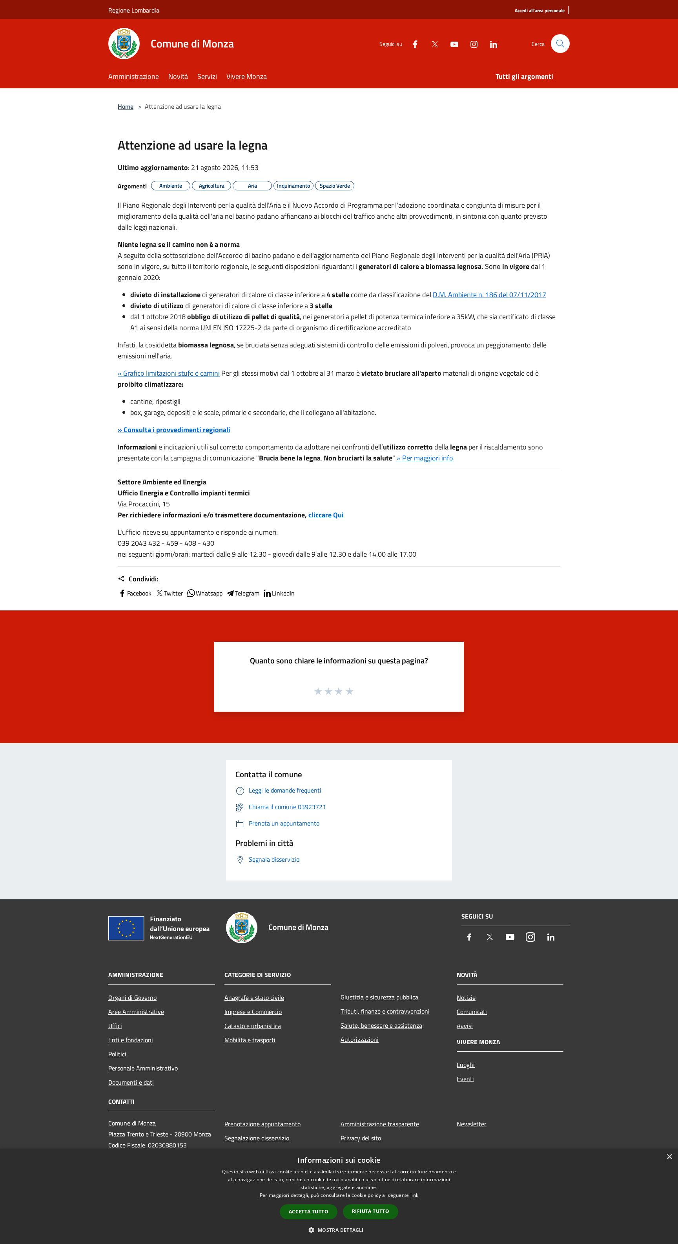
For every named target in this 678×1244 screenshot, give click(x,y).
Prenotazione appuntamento (262, 1124)
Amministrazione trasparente (380, 1124)
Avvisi (465, 1025)
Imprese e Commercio (253, 1011)
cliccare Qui (326, 515)
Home (125, 106)
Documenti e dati (131, 1082)
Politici (117, 1054)
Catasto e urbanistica (252, 1025)
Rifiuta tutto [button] (370, 1211)
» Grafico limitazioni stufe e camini (169, 373)
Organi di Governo (132, 997)
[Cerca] (560, 43)
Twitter (173, 593)
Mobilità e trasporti (249, 1040)
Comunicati (472, 1011)
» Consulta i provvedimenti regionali (174, 429)
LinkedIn (283, 593)
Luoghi (466, 1064)
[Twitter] (431, 43)
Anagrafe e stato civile (254, 997)
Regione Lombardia (133, 10)
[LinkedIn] (490, 43)
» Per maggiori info (425, 458)
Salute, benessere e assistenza (381, 1025)
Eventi (465, 1078)
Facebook (139, 593)
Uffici (115, 1025)
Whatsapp (209, 593)
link (414, 1195)
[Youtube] (451, 43)
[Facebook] (412, 43)
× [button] (669, 1157)
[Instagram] (471, 43)
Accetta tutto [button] (308, 1211)
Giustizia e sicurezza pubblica (379, 997)
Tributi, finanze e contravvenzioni (385, 1011)
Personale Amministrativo (143, 1068)
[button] (338, 1230)
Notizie (466, 997)
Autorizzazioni (360, 1039)
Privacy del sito (361, 1138)
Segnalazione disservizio (256, 1138)
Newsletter (472, 1124)
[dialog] (339, 1196)
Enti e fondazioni (130, 1040)
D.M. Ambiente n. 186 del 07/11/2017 (489, 294)
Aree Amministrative (136, 1011)
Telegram (247, 593)
